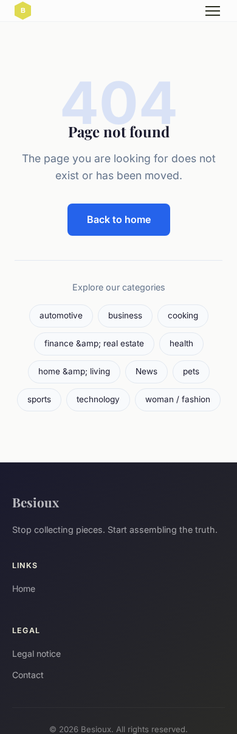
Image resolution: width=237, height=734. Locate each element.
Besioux (35, 501)
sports (39, 399)
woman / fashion (177, 399)
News (146, 371)
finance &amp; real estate (94, 343)
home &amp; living (74, 371)
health (181, 343)
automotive (61, 315)
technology (98, 399)
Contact (28, 675)
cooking (183, 315)
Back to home (119, 219)
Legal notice (36, 653)
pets (191, 371)
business (125, 315)
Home (23, 588)
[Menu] (213, 11)
